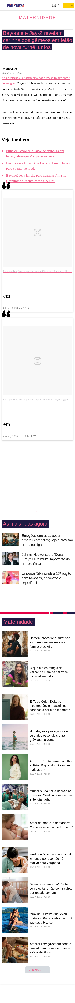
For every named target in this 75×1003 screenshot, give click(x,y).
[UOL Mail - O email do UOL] (54, 5)
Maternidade (37, 17)
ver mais (35, 969)
